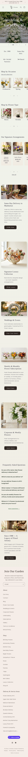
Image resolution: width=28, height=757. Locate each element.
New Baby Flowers (8, 650)
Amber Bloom (17, 157)
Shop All (5, 685)
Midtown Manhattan (9, 703)
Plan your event (14, 35)
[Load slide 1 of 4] (11, 45)
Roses (4, 661)
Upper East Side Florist (9, 699)
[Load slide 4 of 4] (17, 45)
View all (14, 174)
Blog (4, 601)
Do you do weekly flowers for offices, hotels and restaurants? (13, 496)
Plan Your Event (12, 333)
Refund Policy (7, 629)
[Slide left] (10, 96)
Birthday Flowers (8, 640)
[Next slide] (19, 45)
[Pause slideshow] (26, 45)
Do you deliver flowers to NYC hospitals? (12, 482)
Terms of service (15, 753)
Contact (5, 598)
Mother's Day (7, 647)
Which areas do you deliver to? (12, 477)
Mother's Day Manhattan (10, 720)
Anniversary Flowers (9, 643)
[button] (3, 7)
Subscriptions (7, 619)
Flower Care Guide (8, 605)
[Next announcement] (25, 2)
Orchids (5, 664)
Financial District (8, 706)
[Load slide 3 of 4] (15, 45)
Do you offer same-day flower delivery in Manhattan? (12, 471)
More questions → (14, 508)
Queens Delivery (8, 713)
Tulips (5, 671)
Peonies (5, 668)
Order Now (10, 227)
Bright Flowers (7, 654)
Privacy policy (12, 750)
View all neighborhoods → (10, 731)
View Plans (10, 388)
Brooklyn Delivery (8, 710)
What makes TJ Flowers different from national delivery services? (13, 489)
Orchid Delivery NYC (9, 717)
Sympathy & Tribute (9, 657)
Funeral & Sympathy (9, 727)
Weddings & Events (8, 608)
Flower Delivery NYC (9, 695)
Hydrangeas (6, 675)
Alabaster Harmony (6, 158)
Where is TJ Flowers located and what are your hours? (13, 502)
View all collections (6, 74)
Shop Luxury (11, 287)
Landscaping (6, 615)
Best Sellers (6, 678)
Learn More (11, 448)
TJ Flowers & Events (13, 748)
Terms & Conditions (9, 626)
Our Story (10, 558)
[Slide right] (17, 96)
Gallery (5, 622)
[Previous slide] (8, 45)
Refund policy (20, 750)
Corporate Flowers (8, 612)
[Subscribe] (23, 584)
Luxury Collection (8, 682)
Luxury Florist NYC (8, 724)
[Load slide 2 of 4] (13, 45)
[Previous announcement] (3, 2)
